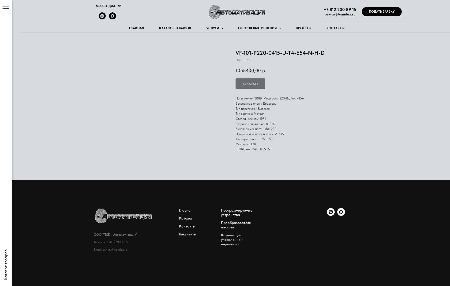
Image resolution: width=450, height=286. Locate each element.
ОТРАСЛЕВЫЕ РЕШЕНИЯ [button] (258, 28)
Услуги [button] (213, 28)
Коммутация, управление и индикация (232, 239)
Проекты (304, 28)
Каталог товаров (175, 28)
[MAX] (112, 18)
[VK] (102, 18)
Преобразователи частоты (236, 224)
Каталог (186, 218)
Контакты (335, 28)
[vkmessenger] (331, 214)
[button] (382, 11)
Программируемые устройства (236, 212)
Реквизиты (187, 234)
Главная (136, 28)
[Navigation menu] (6, 7)
